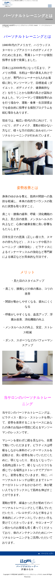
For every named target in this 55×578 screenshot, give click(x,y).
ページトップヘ (47, 553)
